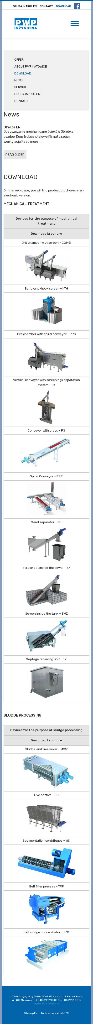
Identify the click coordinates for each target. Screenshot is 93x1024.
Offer (19, 59)
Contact (46, 6)
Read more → (31, 142)
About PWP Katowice (30, 66)
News (18, 80)
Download (63, 6)
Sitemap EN (30, 1013)
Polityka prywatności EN (55, 1013)
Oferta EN (12, 127)
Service (20, 87)
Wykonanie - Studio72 (46, 1003)
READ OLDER (15, 155)
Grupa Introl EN (25, 6)
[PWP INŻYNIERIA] (25, 24)
